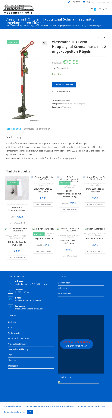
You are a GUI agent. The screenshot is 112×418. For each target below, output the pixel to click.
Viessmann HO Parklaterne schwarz (17, 208)
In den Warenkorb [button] (17, 223)
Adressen (62, 288)
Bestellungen (64, 282)
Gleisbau (76, 186)
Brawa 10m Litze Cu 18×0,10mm (43, 190)
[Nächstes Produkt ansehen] (104, 37)
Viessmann (66, 107)
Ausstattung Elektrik (70, 104)
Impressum (13, 365)
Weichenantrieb (69, 187)
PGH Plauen (13, 237)
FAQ (10, 354)
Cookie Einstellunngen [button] (14, 412)
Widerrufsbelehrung (17, 343)
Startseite (12, 322)
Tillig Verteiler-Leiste (43, 238)
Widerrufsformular (76, 344)
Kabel (46, 185)
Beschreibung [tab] (14, 129)
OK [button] (30, 411)
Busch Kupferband (94, 238)
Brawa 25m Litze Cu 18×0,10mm (95, 190)
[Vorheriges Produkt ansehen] (100, 37)
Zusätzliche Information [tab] (37, 129)
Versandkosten (63, 68)
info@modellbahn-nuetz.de (97, 2)
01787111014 (77, 2)
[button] (44, 43)
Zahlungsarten (14, 332)
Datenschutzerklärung (18, 349)
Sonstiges (46, 235)
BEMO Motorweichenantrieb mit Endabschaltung (69, 194)
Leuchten (24, 204)
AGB (10, 327)
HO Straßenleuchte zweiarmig (17, 243)
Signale (82, 104)
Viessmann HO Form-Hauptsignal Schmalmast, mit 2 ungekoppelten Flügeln (70, 25)
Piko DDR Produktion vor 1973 (17, 238)
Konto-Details (64, 293)
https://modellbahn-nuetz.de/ (29, 308)
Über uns (12, 360)
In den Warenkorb (64, 84)
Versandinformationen (18, 338)
